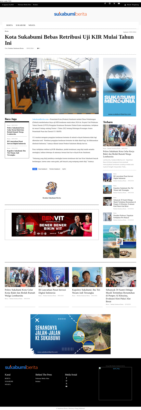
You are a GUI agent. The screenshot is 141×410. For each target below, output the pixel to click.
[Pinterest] (118, 49)
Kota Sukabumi (42, 169)
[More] (134, 49)
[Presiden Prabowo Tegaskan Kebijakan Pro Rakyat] (107, 217)
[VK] (123, 49)
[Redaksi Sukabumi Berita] (51, 188)
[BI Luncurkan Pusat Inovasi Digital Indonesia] (107, 177)
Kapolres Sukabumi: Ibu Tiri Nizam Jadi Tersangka (16, 153)
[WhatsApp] (128, 49)
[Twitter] (114, 5)
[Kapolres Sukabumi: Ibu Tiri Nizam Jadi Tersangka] (107, 189)
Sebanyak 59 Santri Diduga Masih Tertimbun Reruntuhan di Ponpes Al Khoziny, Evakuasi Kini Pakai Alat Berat (124, 203)
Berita (6, 31)
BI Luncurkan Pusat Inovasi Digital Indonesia (52, 291)
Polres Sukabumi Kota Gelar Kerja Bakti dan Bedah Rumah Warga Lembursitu (118, 154)
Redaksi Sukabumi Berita (16, 48)
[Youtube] (119, 5)
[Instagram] (109, 5)
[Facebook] (105, 5)
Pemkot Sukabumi (54, 169)
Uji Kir (64, 169)
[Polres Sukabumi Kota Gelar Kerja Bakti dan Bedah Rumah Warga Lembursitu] (119, 135)
